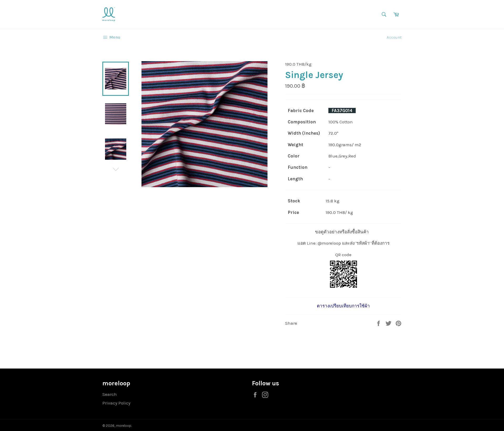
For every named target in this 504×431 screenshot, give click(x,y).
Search (109, 394)
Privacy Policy (116, 403)
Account (394, 37)
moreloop (123, 426)
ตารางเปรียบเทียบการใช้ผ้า (343, 305)
